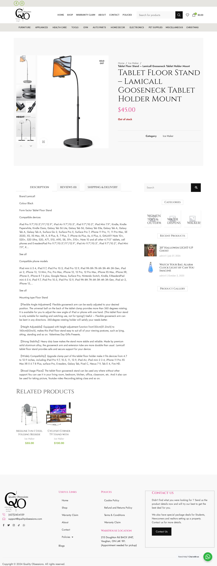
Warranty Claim (70, 515)
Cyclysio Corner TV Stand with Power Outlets (59, 434)
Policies (66, 537)
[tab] (39, 187)
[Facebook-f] (3, 525)
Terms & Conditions (114, 515)
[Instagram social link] (22, 3)
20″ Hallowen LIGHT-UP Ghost (176, 249)
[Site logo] (23, 15)
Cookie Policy (111, 500)
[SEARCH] (179, 15)
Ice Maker (133, 63)
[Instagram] (14, 525)
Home (121, 63)
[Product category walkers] (192, 218)
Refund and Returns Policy (118, 508)
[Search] (196, 187)
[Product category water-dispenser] (172, 218)
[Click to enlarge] (43, 142)
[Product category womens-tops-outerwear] (152, 218)
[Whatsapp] (24, 525)
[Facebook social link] (16, 3)
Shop (64, 508)
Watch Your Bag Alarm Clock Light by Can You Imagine (176, 267)
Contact (66, 529)
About (65, 522)
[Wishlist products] (187, 15)
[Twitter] (8, 525)
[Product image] (29, 414)
